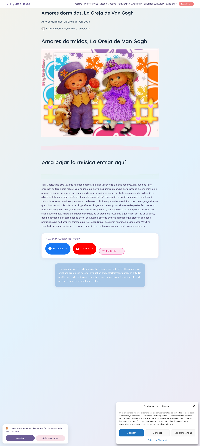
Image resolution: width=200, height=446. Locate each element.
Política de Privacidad (157, 440)
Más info (15, 431)
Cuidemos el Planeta (154, 4)
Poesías (78, 4)
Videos (103, 4)
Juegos (112, 4)
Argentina (136, 4)
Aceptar (131, 432)
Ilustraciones (91, 4)
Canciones (171, 4)
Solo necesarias (50, 438)
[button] (193, 406)
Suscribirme (186, 4)
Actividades (124, 4)
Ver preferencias (183, 432)
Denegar (157, 432)
